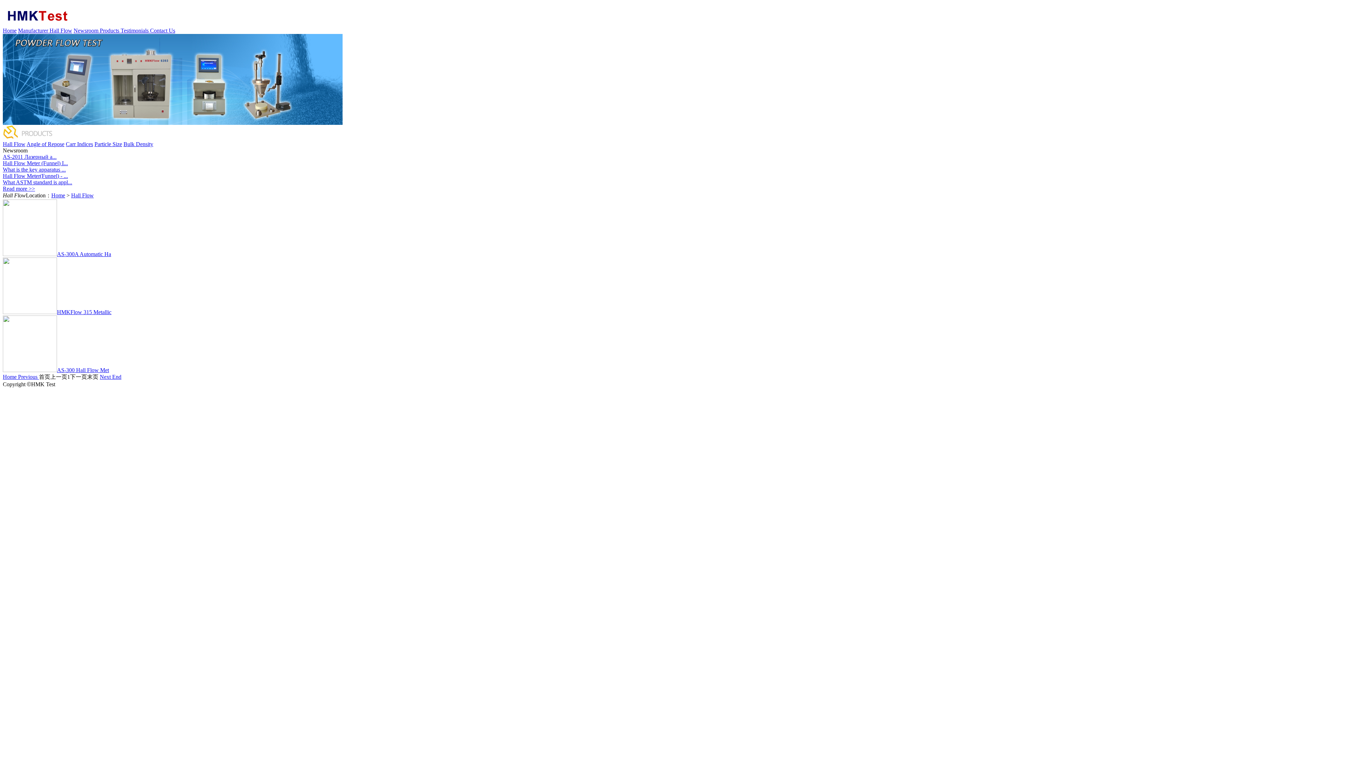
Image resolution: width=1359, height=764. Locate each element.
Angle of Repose (45, 144)
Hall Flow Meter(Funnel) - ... (35, 176)
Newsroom (87, 31)
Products (110, 31)
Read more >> (19, 189)
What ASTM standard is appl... (37, 182)
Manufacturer (34, 31)
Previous (28, 377)
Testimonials (135, 31)
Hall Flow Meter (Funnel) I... (35, 163)
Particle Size (108, 144)
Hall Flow (61, 31)
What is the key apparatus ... (34, 170)
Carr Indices (79, 144)
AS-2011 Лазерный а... (30, 157)
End (116, 377)
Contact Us (162, 31)
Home (10, 31)
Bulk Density (138, 144)
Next (106, 377)
